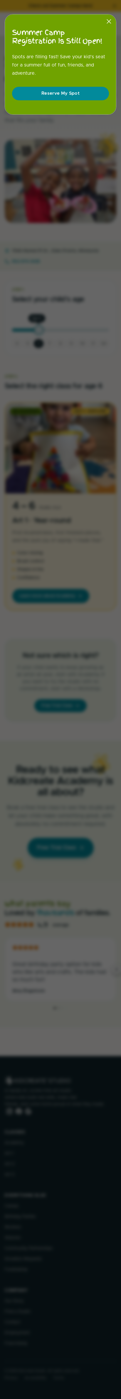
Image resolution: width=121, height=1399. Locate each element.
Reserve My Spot (60, 93)
